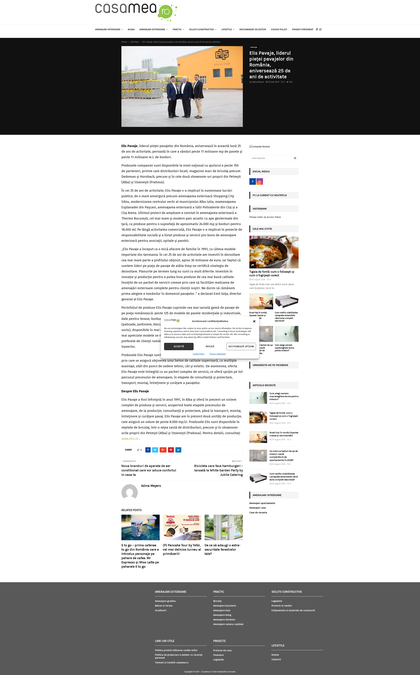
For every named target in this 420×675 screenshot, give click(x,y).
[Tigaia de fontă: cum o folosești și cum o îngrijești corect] (274, 252)
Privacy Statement (218, 354)
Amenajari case (257, 507)
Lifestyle (226, 29)
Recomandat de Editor (252, 29)
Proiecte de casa (222, 650)
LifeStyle (253, 47)
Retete (275, 655)
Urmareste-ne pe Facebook (270, 365)
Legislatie (218, 659)
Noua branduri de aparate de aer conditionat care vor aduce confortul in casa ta (148, 470)
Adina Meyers (258, 82)
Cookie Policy (199, 354)
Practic (177, 29)
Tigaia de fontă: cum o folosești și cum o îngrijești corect (271, 273)
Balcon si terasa (163, 605)
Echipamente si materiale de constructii (293, 610)
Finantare (218, 655)
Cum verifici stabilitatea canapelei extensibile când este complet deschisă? (286, 316)
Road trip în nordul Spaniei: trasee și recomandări (258, 315)
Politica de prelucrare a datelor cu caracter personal (179, 656)
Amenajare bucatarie (224, 605)
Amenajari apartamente (262, 503)
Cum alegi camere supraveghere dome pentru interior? (284, 348)
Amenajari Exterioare (152, 29)
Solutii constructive (201, 29)
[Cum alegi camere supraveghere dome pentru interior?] (287, 334)
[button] (254, 321)
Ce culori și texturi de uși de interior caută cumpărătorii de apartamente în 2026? (284, 456)
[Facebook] (317, 29)
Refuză (210, 346)
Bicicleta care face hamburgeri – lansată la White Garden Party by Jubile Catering (218, 470)
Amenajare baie (221, 610)
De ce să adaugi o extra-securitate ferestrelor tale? (222, 549)
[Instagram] (321, 29)
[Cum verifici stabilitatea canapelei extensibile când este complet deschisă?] (287, 301)
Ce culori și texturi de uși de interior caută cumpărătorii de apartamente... (261, 349)
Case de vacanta (258, 512)
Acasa (131, 29)
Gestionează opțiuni (241, 346)
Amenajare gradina (165, 601)
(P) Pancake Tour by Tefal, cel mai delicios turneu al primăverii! (182, 549)
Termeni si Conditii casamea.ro (172, 662)
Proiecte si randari (282, 605)
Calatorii (276, 659)
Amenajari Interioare (107, 29)
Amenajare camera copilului (228, 624)
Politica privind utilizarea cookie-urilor (176, 650)
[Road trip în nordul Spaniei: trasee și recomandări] (261, 301)
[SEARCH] (295, 158)
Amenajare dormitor (224, 619)
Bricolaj (217, 601)
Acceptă (179, 346)
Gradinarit (160, 610)
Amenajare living (222, 615)
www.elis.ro (129, 439)
